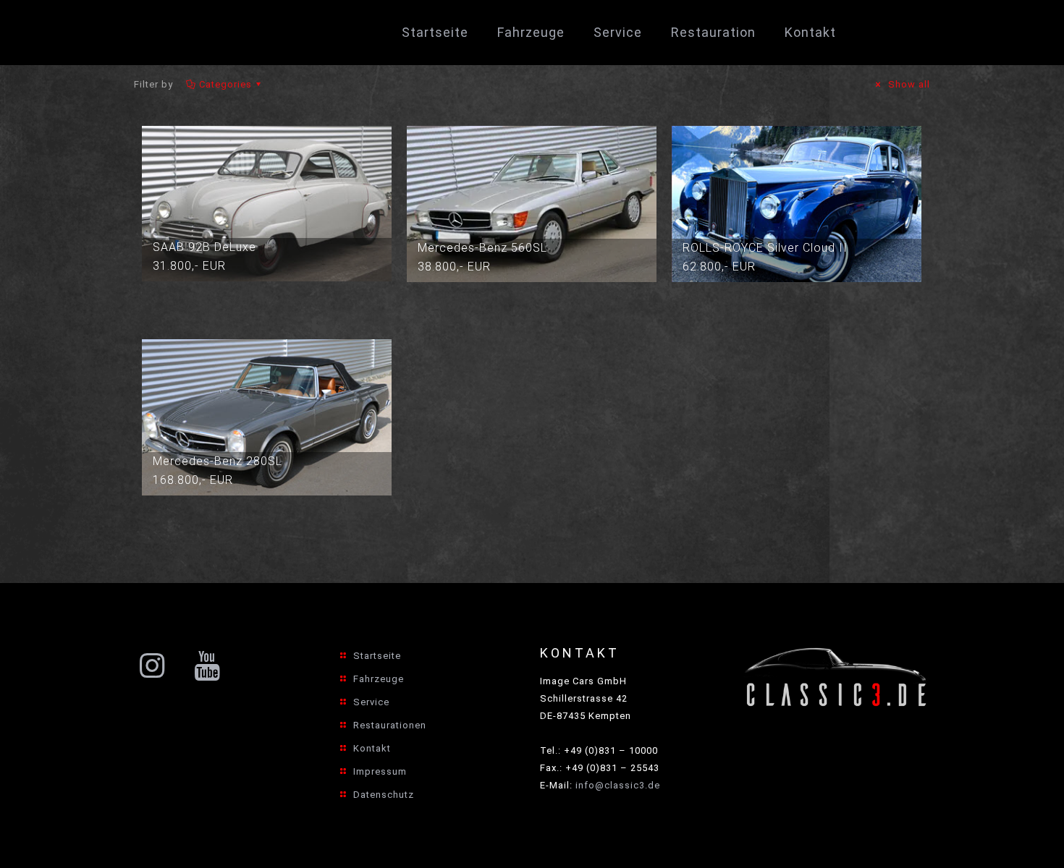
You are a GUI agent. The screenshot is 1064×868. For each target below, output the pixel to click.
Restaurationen (389, 725)
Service (371, 702)
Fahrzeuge (378, 678)
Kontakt (372, 748)
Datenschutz (383, 794)
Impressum (380, 771)
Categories (225, 84)
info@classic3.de (617, 785)
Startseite (377, 655)
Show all (907, 84)
